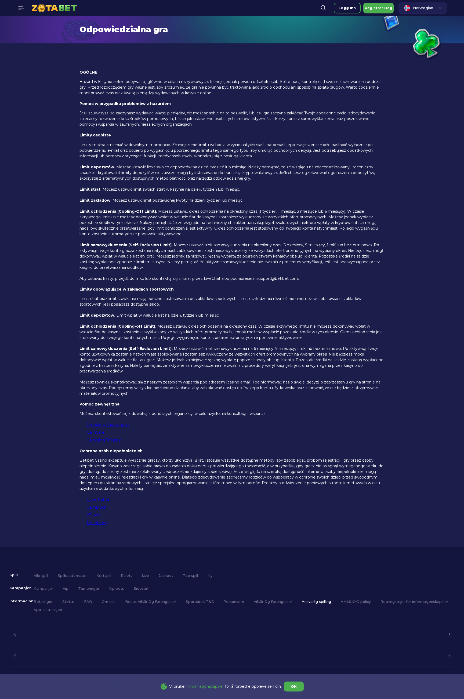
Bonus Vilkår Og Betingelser (150, 601)
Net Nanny (97, 522)
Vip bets (116, 588)
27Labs (93, 515)
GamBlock (96, 507)
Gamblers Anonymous (108, 424)
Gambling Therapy (104, 440)
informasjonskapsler (205, 686)
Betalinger (43, 601)
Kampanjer (43, 588)
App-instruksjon (48, 609)
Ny (210, 575)
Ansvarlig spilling (316, 601)
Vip (65, 588)
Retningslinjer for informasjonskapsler (414, 601)
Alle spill (41, 575)
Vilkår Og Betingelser (273, 601)
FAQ (88, 601)
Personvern (233, 601)
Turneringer (88, 588)
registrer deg (378, 8)
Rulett (126, 575)
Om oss (108, 601)
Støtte (68, 601)
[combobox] (422, 8)
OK (294, 686)
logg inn (347, 8)
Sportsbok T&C (200, 601)
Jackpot (166, 575)
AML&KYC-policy (356, 601)
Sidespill (141, 588)
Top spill (190, 575)
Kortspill (103, 575)
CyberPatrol (98, 499)
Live (145, 575)
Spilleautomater (72, 575)
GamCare (95, 432)
